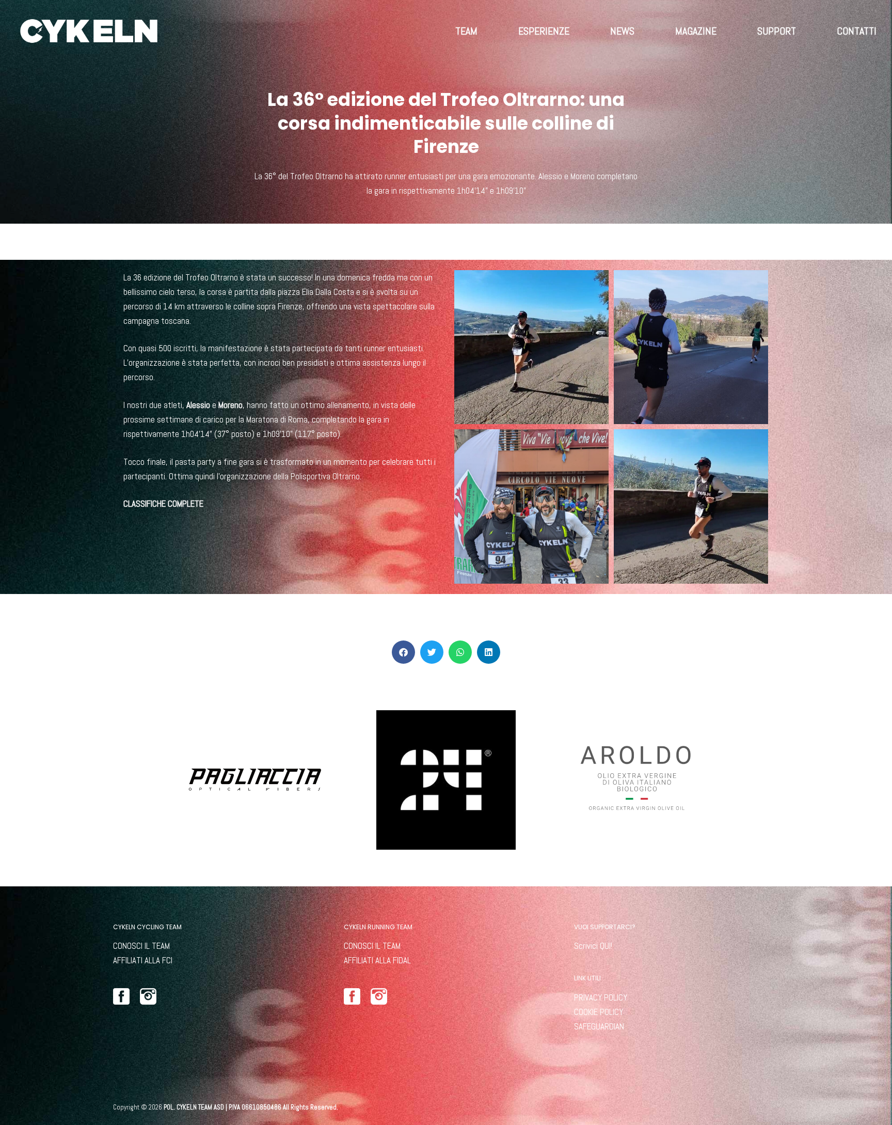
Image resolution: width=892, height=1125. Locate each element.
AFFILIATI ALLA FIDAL (377, 960)
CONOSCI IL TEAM (141, 945)
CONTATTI (857, 31)
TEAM (466, 31)
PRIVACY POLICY (600, 997)
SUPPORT (776, 31)
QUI (605, 945)
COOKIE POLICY (598, 1012)
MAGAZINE (695, 31)
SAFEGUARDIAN (599, 1026)
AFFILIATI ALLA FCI (142, 960)
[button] (403, 652)
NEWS (622, 31)
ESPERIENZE (543, 31)
